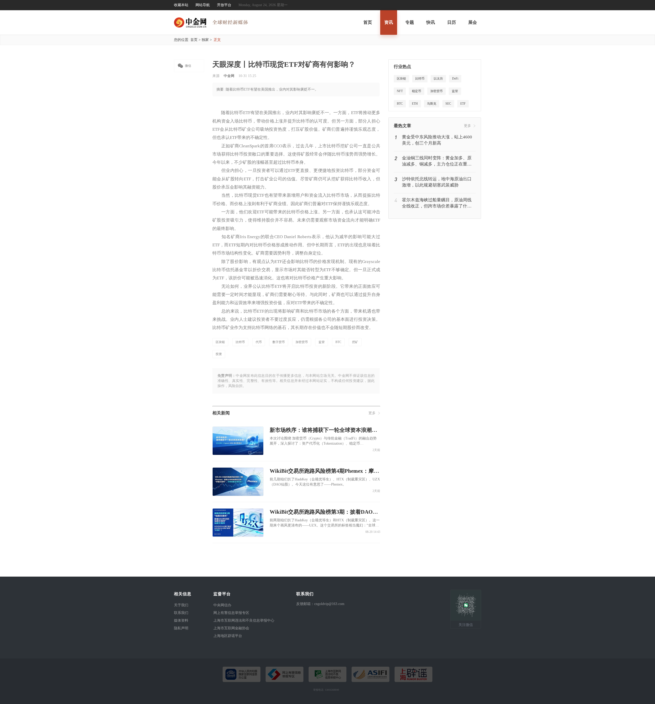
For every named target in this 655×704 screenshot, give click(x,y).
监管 (322, 342)
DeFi (455, 78)
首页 (367, 22)
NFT (400, 91)
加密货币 (302, 342)
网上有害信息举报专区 (231, 613)
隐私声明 (181, 628)
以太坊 (438, 78)
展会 (472, 22)
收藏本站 (181, 5)
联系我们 (181, 613)
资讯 (388, 22)
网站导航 (202, 5)
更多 (372, 413)
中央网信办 (222, 605)
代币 (259, 342)
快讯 (430, 22)
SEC (448, 103)
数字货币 (278, 342)
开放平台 (224, 5)
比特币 (240, 342)
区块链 (220, 342)
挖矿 (355, 342)
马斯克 (431, 103)
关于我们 (181, 605)
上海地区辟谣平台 (227, 636)
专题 (409, 22)
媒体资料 (181, 620)
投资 (219, 354)
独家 (205, 40)
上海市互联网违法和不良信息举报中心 (243, 620)
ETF (463, 103)
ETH (415, 103)
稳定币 (416, 91)
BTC (338, 342)
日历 (451, 22)
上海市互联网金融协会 (231, 628)
